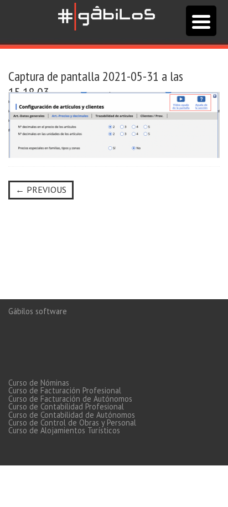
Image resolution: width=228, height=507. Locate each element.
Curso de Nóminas (38, 382)
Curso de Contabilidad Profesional (66, 406)
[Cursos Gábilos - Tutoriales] (106, 15)
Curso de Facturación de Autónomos (70, 398)
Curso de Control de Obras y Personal (72, 422)
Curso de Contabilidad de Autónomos (71, 414)
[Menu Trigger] (201, 21)
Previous (40, 189)
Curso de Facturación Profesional (64, 390)
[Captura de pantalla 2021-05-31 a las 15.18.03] (114, 123)
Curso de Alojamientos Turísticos (64, 430)
